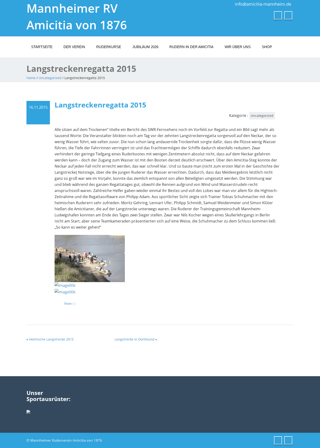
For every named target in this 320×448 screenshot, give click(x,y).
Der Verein (74, 47)
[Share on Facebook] (63, 304)
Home (31, 78)
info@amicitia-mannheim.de (263, 4)
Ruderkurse (108, 47)
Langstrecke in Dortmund (134, 339)
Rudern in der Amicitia (191, 47)
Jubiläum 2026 (145, 47)
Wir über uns (238, 47)
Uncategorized (50, 78)
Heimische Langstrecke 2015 (51, 339)
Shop (267, 47)
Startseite (41, 47)
